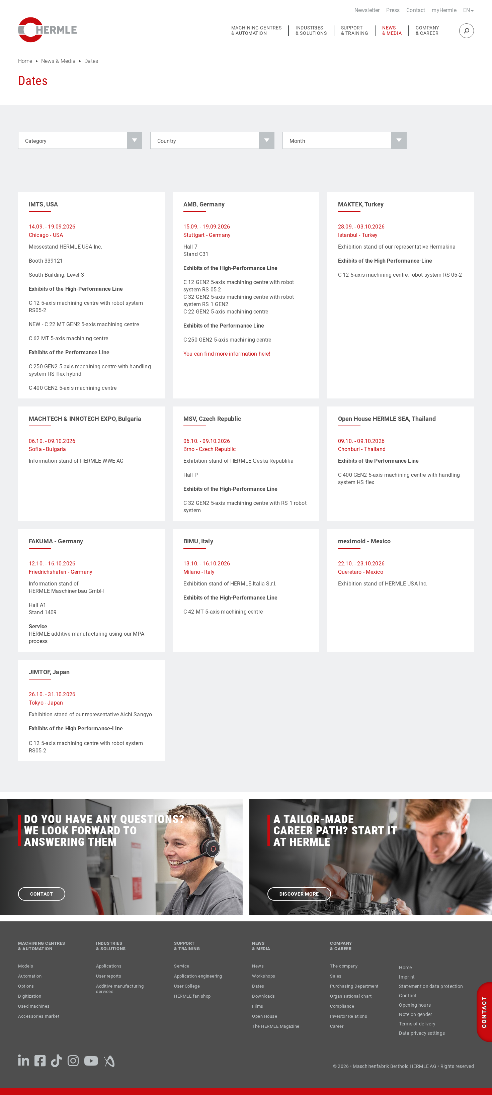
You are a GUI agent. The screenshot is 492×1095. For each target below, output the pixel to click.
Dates (91, 61)
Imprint (407, 977)
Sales (336, 976)
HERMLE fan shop (192, 996)
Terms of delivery (417, 1023)
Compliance (342, 1006)
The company (344, 966)
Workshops (263, 976)
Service (181, 966)
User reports (108, 976)
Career (336, 1026)
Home (26, 61)
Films (257, 1006)
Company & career (427, 30)
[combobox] (80, 140)
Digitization (29, 996)
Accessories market (38, 1016)
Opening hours (415, 1005)
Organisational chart (351, 996)
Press (393, 10)
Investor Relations (348, 1016)
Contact (415, 10)
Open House (264, 1016)
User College (187, 986)
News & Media (392, 30)
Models (25, 966)
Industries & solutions (311, 30)
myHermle (444, 10)
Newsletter (367, 10)
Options (26, 986)
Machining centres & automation (256, 30)
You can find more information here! (226, 354)
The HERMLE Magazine (276, 1026)
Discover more (299, 894)
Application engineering (198, 976)
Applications (108, 966)
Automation (30, 976)
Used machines (34, 1006)
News (258, 966)
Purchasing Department (354, 986)
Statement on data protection (431, 986)
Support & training (354, 30)
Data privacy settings (422, 1033)
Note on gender (415, 1014)
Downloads (263, 996)
